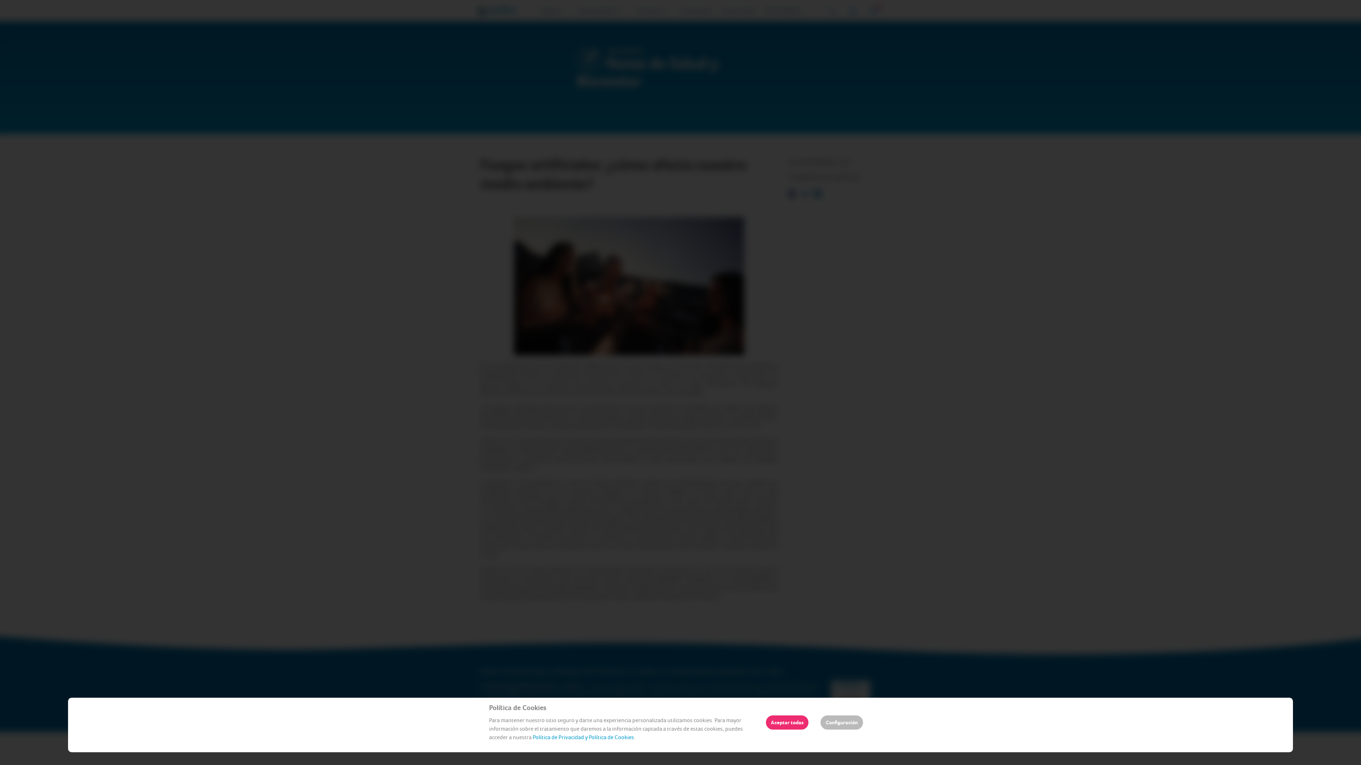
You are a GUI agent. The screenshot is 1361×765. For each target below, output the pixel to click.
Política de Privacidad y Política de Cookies (583, 737)
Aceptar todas (787, 722)
